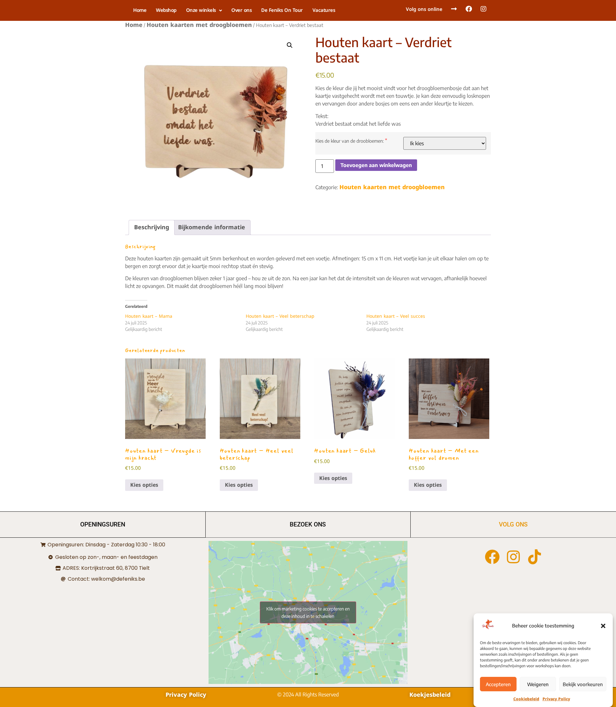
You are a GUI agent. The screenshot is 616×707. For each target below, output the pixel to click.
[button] (603, 626)
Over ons (241, 10)
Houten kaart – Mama (148, 316)
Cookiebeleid (526, 699)
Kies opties (144, 485)
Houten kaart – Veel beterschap (280, 316)
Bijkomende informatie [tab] (211, 227)
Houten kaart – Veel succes (395, 316)
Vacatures (323, 10)
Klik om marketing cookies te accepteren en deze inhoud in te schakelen (308, 612)
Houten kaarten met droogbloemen (199, 25)
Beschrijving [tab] (151, 227)
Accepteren (498, 684)
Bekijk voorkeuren (583, 684)
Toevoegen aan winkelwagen (376, 165)
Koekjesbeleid (429, 694)
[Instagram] (513, 557)
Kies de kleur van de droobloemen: (349, 141)
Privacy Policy (556, 699)
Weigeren (538, 684)
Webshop (166, 10)
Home (139, 10)
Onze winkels (201, 10)
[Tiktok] (534, 557)
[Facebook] (492, 557)
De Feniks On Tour (282, 10)
